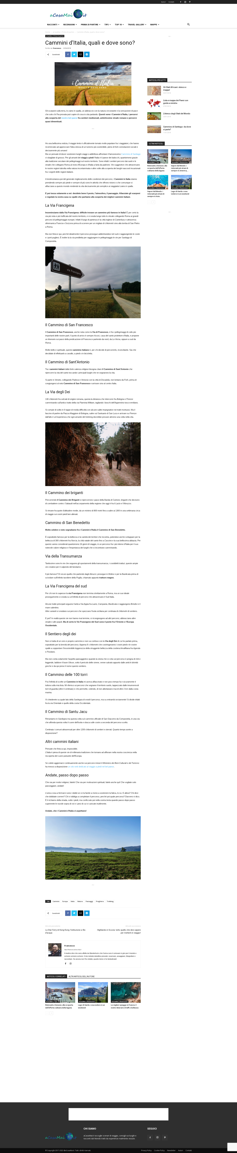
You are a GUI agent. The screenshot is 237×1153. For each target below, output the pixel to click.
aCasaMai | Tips (51, 1001)
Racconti (52, 24)
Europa (65, 901)
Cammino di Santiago (130, 154)
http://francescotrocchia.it (72, 949)
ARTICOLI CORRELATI (56, 976)
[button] (188, 24)
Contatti (171, 2)
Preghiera (100, 901)
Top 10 (118, 24)
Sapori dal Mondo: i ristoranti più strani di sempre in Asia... (155, 193)
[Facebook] (181, 2)
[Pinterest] (190, 2)
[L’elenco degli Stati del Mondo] (154, 116)
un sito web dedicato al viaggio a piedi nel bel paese (91, 766)
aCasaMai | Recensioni (87, 1001)
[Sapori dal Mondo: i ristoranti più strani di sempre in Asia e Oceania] (157, 182)
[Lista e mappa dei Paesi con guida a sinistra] (154, 103)
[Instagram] (185, 2)
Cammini (56, 901)
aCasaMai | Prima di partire (63, 32)
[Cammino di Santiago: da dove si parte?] (154, 129)
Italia (72, 901)
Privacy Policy (146, 1150)
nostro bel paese (69, 118)
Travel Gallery (136, 24)
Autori (163, 2)
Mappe (153, 24)
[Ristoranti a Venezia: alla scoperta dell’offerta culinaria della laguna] (60, 992)
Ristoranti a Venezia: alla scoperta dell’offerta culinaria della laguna (157, 168)
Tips (106, 24)
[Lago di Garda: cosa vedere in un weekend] (93, 992)
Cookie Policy (159, 1150)
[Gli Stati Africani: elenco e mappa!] (154, 90)
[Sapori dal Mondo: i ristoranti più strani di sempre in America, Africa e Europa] (181, 156)
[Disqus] (93, 1058)
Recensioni (69, 24)
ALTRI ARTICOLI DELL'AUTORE (82, 976)
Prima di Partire (89, 24)
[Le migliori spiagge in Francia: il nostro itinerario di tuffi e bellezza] (126, 992)
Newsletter (171, 1150)
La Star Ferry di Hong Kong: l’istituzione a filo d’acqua (65, 931)
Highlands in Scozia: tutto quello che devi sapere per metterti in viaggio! (119, 931)
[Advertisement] (142, 14)
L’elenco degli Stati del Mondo (176, 113)
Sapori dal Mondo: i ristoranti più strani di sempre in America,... (180, 168)
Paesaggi (89, 901)
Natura (80, 901)
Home (47, 32)
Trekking (110, 901)
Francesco (57, 48)
